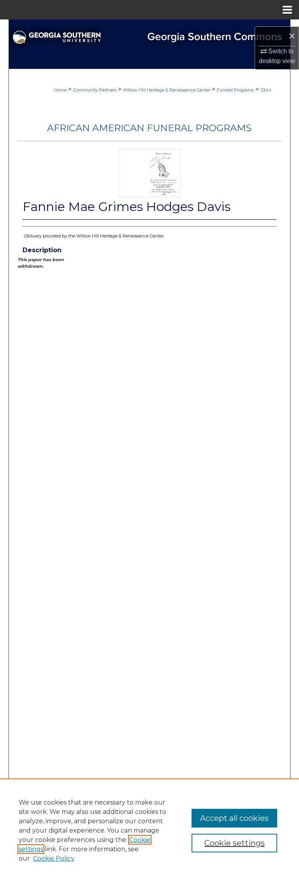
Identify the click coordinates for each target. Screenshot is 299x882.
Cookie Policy (53, 858)
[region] (149, 830)
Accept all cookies (234, 818)
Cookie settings (234, 843)
